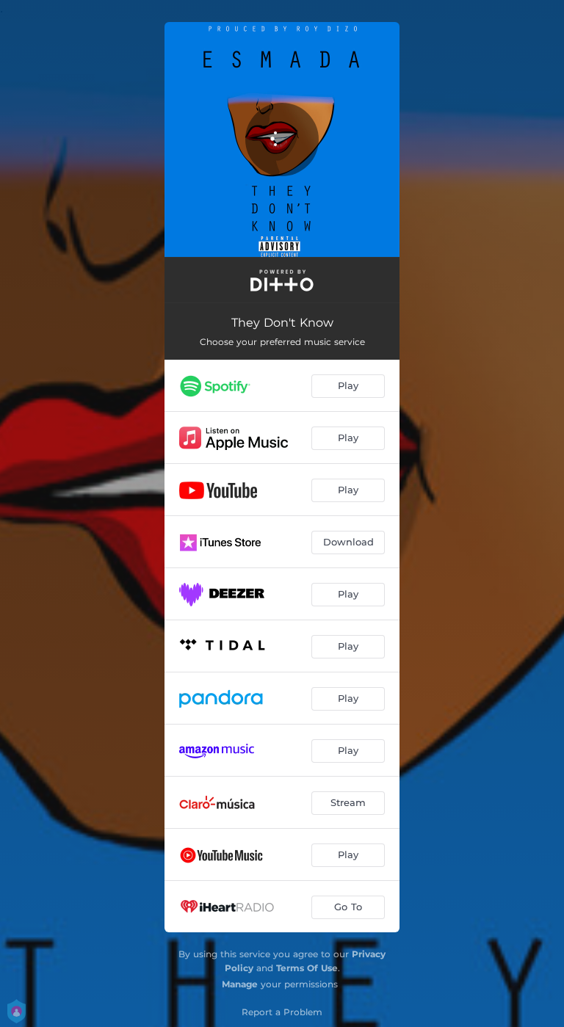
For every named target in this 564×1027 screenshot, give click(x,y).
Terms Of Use (307, 967)
